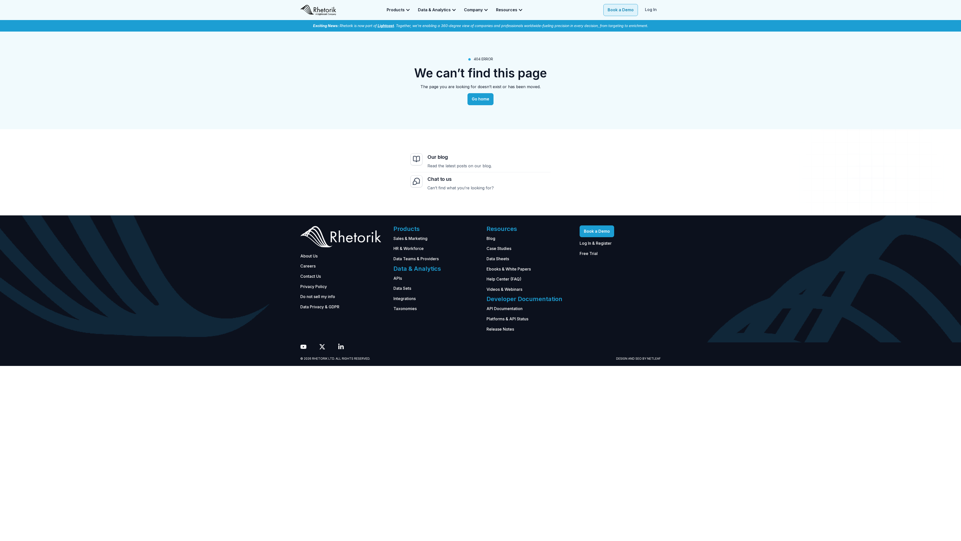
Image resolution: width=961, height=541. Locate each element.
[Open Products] (408, 10)
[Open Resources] (521, 10)
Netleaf (654, 358)
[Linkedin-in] (341, 346)
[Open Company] (486, 10)
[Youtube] (303, 346)
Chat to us (439, 179)
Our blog (437, 157)
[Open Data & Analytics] (454, 10)
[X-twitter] (322, 346)
